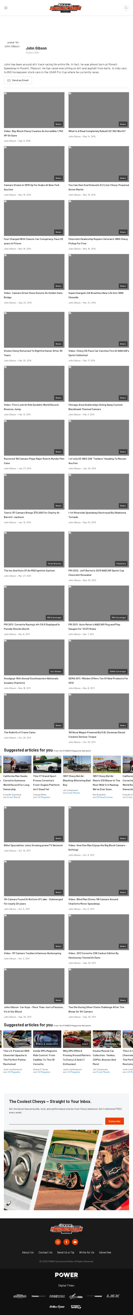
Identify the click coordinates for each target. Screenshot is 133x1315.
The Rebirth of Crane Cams (20, 732)
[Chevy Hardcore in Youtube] (75, 1242)
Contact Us (45, 1252)
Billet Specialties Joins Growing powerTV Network (33, 845)
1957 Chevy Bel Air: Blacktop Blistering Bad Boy (77, 780)
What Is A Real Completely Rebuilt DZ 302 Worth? (97, 131)
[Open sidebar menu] (6, 8)
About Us (28, 1252)
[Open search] (126, 8)
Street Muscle (13, 797)
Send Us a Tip (65, 1252)
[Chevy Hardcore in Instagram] (58, 1242)
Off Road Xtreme (104, 797)
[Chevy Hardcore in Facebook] (66, 1242)
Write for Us (86, 1252)
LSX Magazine (43, 797)
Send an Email (20, 80)
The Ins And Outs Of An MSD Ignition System (29, 570)
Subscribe (115, 1121)
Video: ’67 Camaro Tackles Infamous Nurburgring (32, 953)
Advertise (105, 1252)
